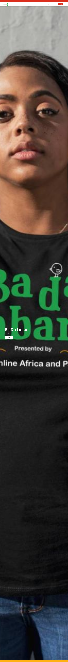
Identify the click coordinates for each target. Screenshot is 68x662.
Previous (2, 333)
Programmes (28, 4)
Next (66, 333)
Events (44, 4)
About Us (22, 4)
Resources (39, 4)
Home (18, 4)
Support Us (49, 4)
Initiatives (34, 4)
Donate (60, 4)
